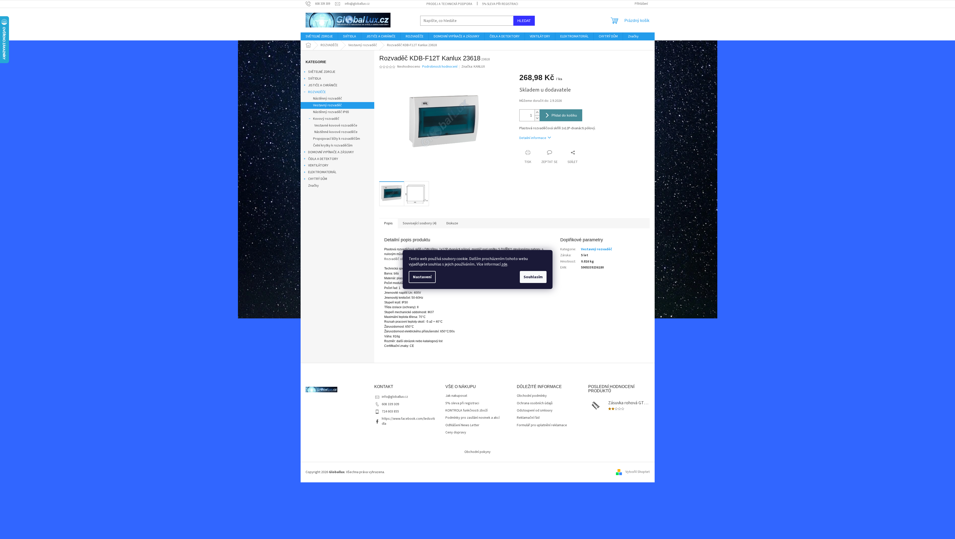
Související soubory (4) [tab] (419, 223)
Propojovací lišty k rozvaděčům (336, 138)
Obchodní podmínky (532, 396)
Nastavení (422, 277)
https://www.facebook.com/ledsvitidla (408, 421)
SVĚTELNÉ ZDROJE (321, 71)
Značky (313, 185)
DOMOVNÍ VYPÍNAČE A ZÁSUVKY (331, 152)
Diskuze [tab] (452, 223)
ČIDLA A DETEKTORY (323, 158)
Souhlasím (533, 277)
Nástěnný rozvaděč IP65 (331, 112)
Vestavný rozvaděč (327, 105)
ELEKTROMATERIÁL (322, 172)
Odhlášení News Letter (462, 425)
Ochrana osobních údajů (535, 403)
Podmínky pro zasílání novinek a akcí (472, 417)
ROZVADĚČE (317, 92)
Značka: (473, 66)
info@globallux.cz (395, 396)
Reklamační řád (528, 417)
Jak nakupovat (456, 396)
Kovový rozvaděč (326, 118)
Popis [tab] (388, 223)
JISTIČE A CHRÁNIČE (322, 85)
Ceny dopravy (455, 432)
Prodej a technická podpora (449, 4)
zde (504, 264)
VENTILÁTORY (318, 165)
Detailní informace (532, 137)
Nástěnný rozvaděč (327, 98)
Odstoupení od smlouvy (535, 410)
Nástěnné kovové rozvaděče (336, 132)
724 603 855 (390, 411)
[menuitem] (319, 36)
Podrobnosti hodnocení (439, 66)
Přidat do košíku (564, 115)
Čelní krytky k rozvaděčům (333, 145)
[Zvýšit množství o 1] (537, 112)
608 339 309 (390, 404)
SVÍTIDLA (314, 78)
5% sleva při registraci (500, 4)
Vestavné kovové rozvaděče (335, 125)
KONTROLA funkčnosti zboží (466, 410)
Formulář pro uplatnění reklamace (542, 425)
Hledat (524, 21)
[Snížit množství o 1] (537, 118)
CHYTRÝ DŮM (317, 178)
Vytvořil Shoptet (637, 472)
